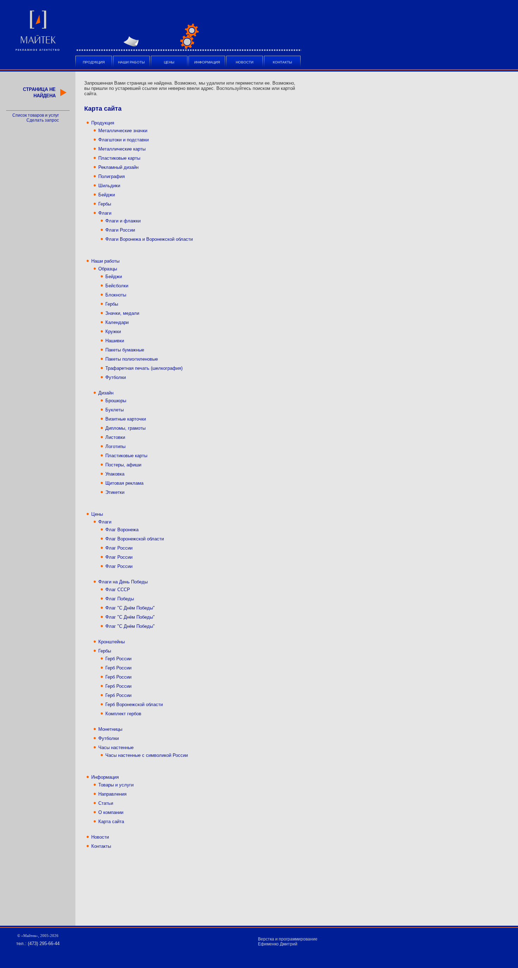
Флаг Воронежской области (134, 538)
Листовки (115, 437)
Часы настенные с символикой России (146, 755)
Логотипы (115, 446)
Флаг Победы (119, 598)
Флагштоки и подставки (123, 139)
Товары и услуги (116, 785)
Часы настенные (116, 747)
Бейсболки (116, 285)
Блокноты (115, 295)
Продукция (94, 62)
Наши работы (131, 62)
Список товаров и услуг (35, 115)
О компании (110, 812)
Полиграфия (111, 176)
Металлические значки (122, 130)
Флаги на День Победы (123, 581)
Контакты (282, 62)
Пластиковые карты (119, 158)
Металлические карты (122, 149)
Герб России (118, 658)
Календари (117, 322)
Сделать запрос (42, 120)
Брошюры (115, 400)
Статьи (105, 803)
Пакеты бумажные (124, 350)
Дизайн (105, 393)
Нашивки (114, 340)
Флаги (104, 213)
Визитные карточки (125, 419)
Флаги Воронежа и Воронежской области (149, 239)
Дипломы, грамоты (125, 428)
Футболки (115, 377)
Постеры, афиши (123, 464)
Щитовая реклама (124, 483)
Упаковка (114, 474)
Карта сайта (111, 821)
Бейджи (106, 194)
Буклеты (114, 409)
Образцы (107, 268)
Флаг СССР (117, 589)
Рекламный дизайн (118, 167)
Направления (112, 794)
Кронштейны (111, 641)
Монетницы (110, 729)
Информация (207, 62)
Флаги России (120, 230)
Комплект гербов (123, 713)
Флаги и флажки (123, 220)
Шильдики (109, 185)
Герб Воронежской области (134, 704)
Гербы (104, 204)
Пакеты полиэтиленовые (131, 359)
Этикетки (114, 492)
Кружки (113, 331)
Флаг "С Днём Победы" (130, 608)
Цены (169, 62)
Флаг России (118, 548)
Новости (244, 62)
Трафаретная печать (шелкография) (144, 368)
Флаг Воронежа (121, 529)
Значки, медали (122, 313)
